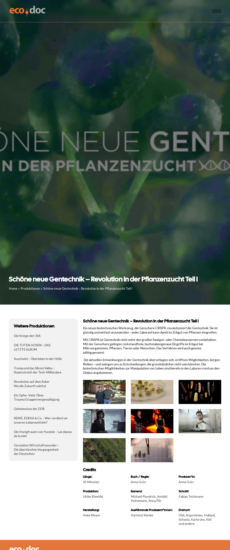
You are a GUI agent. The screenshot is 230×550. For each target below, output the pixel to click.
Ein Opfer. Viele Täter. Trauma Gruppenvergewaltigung (36, 397)
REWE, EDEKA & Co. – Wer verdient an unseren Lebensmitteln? (41, 420)
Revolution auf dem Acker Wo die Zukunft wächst (32, 384)
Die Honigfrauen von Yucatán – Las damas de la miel (43, 434)
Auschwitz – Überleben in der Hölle (38, 359)
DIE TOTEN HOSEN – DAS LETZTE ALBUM (32, 347)
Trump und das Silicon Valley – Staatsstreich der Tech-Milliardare (37, 370)
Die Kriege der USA (27, 336)
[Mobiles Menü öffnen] (216, 11)
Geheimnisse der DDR (29, 409)
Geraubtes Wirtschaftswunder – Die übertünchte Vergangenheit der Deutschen (36, 449)
